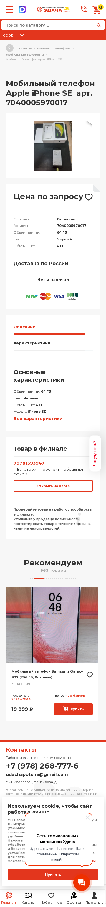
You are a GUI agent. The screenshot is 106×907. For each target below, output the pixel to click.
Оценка (74, 902)
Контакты (21, 749)
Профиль (94, 902)
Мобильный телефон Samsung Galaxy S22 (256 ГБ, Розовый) (47, 674)
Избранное (51, 902)
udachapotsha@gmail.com (37, 774)
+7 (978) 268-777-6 (42, 766)
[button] (87, 126)
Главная (25, 48)
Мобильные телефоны (25, 54)
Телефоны (63, 48)
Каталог (28, 902)
